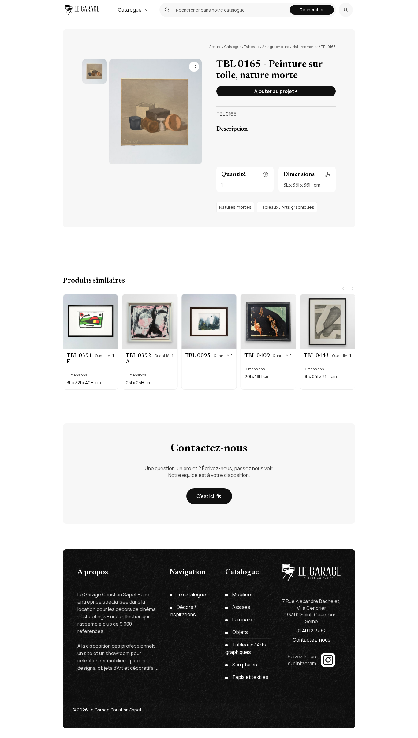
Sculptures (244, 664)
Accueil (215, 46)
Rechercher (312, 10)
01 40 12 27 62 (312, 630)
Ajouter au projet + (276, 91)
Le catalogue (191, 594)
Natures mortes (305, 46)
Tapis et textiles (250, 677)
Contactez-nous (311, 639)
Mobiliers (242, 594)
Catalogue (130, 9)
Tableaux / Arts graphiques (266, 46)
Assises (241, 607)
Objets (240, 632)
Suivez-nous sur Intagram (302, 660)
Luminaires (244, 619)
